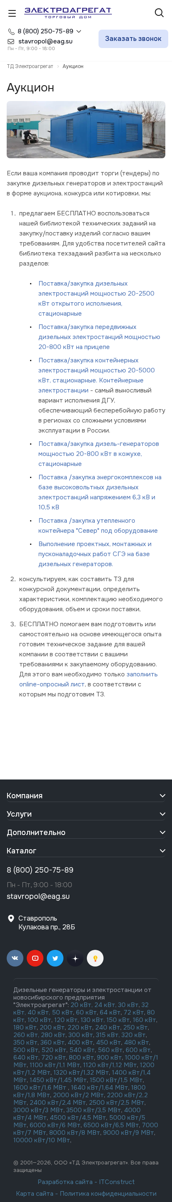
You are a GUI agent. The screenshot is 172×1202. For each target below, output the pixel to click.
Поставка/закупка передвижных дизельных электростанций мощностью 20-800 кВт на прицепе (99, 337)
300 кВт (80, 1035)
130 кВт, (93, 1020)
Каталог (21, 850)
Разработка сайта (65, 1182)
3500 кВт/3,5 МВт (93, 1110)
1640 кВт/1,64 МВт (99, 1087)
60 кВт (86, 1012)
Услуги (19, 814)
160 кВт (144, 1020)
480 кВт (136, 1042)
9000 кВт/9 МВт (128, 1133)
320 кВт (133, 1035)
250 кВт (135, 1027)
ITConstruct (117, 1182)
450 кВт (108, 1042)
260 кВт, (26, 1035)
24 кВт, (106, 1005)
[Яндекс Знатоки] (95, 958)
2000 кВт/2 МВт (78, 1095)
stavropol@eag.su (38, 896)
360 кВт (52, 1042)
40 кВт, (40, 1012)
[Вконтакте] (15, 958)
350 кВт (25, 1042)
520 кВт (54, 1050)
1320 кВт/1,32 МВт (81, 1072)
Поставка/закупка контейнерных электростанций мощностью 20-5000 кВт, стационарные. (96, 370)
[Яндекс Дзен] (75, 958)
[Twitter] (55, 958)
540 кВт (82, 1050)
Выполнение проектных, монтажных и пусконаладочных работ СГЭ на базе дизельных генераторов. (95, 554)
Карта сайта (34, 1193)
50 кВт (62, 1012)
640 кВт (25, 1057)
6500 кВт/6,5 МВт (111, 1125)
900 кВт (109, 1057)
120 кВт (66, 1020)
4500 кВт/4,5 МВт (78, 1117)
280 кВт (53, 1035)
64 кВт (110, 1012)
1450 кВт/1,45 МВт (58, 1080)
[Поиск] (159, 13)
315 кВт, (108, 1035)
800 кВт (81, 1057)
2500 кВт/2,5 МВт (116, 1102)
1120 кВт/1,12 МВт (109, 1065)
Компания (25, 795)
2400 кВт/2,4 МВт (58, 1102)
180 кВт (25, 1027)
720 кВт (53, 1057)
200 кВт (52, 1027)
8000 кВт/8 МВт (74, 1133)
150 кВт (118, 1020)
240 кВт (107, 1027)
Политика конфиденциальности (108, 1193)
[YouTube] (35, 958)
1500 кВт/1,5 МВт (115, 1080)
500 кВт (25, 1050)
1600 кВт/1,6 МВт (40, 1087)
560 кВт (109, 1050)
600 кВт (138, 1050)
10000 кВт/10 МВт (41, 1140)
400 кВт (80, 1042)
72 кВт (134, 1012)
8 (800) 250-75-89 (45, 31)
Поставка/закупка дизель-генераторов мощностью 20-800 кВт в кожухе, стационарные (98, 454)
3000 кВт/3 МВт (38, 1110)
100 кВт (39, 1020)
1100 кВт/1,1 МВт (55, 1065)
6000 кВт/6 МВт (55, 1125)
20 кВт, (82, 1005)
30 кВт (128, 1005)
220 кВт (80, 1027)
